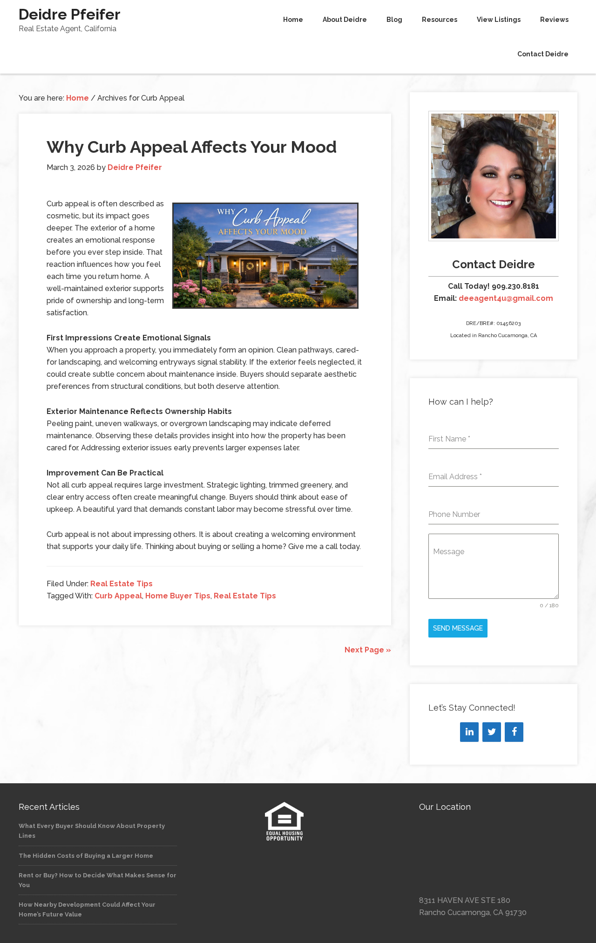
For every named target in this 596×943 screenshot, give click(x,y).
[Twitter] (491, 732)
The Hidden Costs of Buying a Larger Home (86, 855)
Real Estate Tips (121, 583)
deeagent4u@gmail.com (506, 298)
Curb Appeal (118, 595)
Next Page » (368, 649)
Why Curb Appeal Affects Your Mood (192, 146)
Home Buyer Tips (177, 595)
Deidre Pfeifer (70, 14)
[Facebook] (514, 732)
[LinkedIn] (469, 732)
